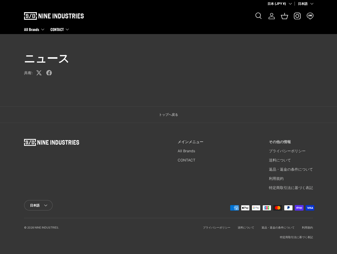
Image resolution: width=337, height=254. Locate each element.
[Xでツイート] (39, 73)
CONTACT (57, 29)
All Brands (31, 29)
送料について (280, 160)
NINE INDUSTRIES (46, 227)
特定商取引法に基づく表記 (291, 187)
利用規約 (276, 178)
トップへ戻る (168, 114)
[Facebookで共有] (49, 73)
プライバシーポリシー (287, 151)
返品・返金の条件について (291, 169)
